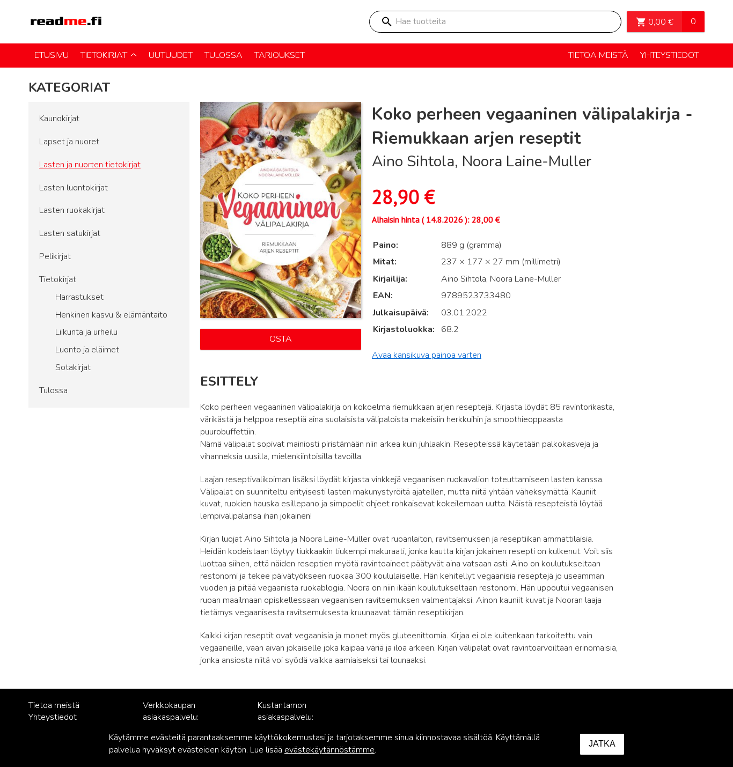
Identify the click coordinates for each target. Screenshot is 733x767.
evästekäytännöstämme (329, 750)
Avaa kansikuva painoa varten (426, 355)
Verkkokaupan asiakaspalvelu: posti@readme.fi (173, 717)
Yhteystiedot (52, 717)
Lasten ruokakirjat (72, 210)
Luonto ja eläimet (87, 350)
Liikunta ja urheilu (86, 332)
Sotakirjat (73, 367)
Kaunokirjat (59, 118)
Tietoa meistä (53, 705)
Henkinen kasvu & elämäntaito (111, 315)
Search (386, 21)
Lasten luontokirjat (73, 188)
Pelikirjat (55, 256)
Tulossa (53, 390)
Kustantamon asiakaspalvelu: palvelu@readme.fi (292, 717)
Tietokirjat (57, 279)
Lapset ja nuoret (69, 142)
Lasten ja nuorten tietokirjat (90, 165)
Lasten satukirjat (69, 233)
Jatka (602, 743)
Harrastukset (79, 297)
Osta (280, 339)
